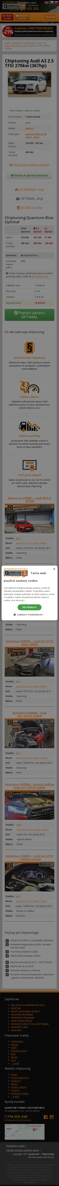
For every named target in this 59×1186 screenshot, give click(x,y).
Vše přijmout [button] (29, 607)
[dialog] (29, 593)
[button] (29, 615)
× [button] (54, 569)
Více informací (17, 600)
